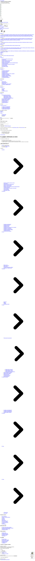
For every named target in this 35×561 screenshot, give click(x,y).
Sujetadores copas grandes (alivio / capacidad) (8, 73)
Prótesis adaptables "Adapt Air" (6, 98)
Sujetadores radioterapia (5, 71)
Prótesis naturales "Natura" (7, 96)
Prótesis (1, 46)
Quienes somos (4, 532)
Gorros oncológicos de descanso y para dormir (8, 64)
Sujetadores (2, 37)
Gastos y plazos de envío (5, 539)
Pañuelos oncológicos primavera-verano (9, 182)
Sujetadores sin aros (6, 225)
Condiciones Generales (5, 534)
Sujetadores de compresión (5, 74)
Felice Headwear (4, 516)
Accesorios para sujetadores (6, 77)
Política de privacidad (5, 533)
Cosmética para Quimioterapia (6, 106)
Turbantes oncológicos (5, 63)
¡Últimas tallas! (4, 114)
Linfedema (1, 52)
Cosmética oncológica (3, 49)
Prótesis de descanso (5, 102)
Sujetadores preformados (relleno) (8, 229)
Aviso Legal (3, 535)
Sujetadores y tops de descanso (6, 75)
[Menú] (33, 552)
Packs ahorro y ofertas (5, 66)
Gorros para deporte (4, 65)
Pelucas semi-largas (4, 82)
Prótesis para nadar (6, 374)
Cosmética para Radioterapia (6, 107)
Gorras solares (4, 59)
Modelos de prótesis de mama (6, 528)
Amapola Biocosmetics (5, 522)
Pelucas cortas (4, 81)
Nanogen (3, 523)
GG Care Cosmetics (4, 521)
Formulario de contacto (5, 553)
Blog (1, 56)
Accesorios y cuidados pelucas (6, 84)
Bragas (1, 53)
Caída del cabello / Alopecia (7, 412)
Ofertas (1, 54)
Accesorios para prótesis (5, 101)
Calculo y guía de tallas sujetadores (6, 527)
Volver (3, 145)
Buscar (1, 24)
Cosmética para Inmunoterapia (6, 108)
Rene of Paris (4, 520)
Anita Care (3, 518)
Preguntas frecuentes (5, 541)
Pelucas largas (6, 266)
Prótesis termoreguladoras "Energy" (10, 371)
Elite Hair (3, 519)
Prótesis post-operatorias (5, 100)
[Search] (0, 23)
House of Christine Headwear (6, 517)
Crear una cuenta (2, 134)
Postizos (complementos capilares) (6, 83)
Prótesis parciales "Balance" (6, 99)
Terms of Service (22, 127)
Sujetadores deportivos (5, 76)
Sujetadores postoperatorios (5, 70)
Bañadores (1, 44)
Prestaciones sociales (5, 529)
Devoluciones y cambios (5, 540)
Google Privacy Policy (16, 127)
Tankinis (3, 90)
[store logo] (4, 22)
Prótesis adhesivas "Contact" (7, 97)
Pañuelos (1, 33)
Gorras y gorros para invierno (6, 61)
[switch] (32, 557)
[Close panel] (1, 119)
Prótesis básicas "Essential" (7, 95)
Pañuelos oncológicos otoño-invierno (7, 60)
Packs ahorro (4, 115)
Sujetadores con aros (6, 226)
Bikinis (3, 89)
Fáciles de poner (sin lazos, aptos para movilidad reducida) (10, 62)
